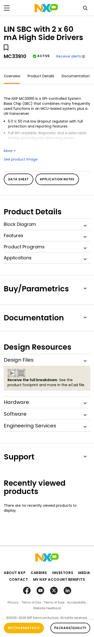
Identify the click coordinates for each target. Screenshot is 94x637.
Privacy (13, 602)
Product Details (41, 76)
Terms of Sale (54, 602)
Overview (12, 76)
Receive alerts (68, 56)
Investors (62, 572)
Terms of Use (31, 602)
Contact (18, 579)
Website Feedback (47, 608)
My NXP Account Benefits (59, 579)
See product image (21, 159)
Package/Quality (70, 628)
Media (84, 572)
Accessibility (76, 602)
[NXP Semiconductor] (46, 8)
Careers (39, 572)
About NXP (15, 572)
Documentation (76, 76)
